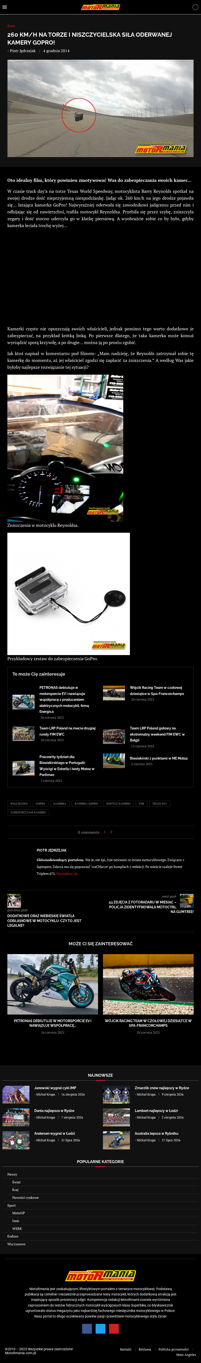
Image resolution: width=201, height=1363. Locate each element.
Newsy (12, 1174)
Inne (15, 1220)
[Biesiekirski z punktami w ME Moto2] (114, 760)
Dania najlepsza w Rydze (54, 1111)
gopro (40, 803)
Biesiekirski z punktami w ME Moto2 (159, 758)
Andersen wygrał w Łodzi (54, 1133)
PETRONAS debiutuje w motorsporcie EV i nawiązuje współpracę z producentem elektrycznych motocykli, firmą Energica (64, 700)
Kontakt (125, 1349)
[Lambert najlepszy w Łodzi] (116, 1117)
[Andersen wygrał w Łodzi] (15, 1140)
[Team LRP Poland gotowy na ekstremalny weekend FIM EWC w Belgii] (114, 736)
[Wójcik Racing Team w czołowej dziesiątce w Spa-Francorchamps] (114, 693)
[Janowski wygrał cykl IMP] (15, 1095)
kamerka (59, 803)
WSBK (17, 1228)
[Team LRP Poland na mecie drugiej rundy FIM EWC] (24, 733)
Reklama (145, 1349)
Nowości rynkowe (25, 1197)
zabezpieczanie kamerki (28, 812)
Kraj (15, 1189)
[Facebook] (87, 1329)
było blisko (19, 803)
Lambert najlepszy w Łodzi (156, 1111)
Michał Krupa (45, 1094)
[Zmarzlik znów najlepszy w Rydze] (116, 1095)
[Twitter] (100, 1329)
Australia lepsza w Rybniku (156, 1133)
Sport (11, 1205)
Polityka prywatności (174, 1349)
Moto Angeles (186, 1354)
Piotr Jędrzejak (23, 50)
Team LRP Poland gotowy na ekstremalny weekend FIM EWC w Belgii (157, 734)
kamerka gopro (86, 803)
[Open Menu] (4, 7)
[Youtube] (114, 1329)
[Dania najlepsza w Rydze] (15, 1117)
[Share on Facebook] (117, 832)
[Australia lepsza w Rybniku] (116, 1140)
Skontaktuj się (66, 873)
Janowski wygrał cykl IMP (55, 1088)
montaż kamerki (118, 803)
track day (159, 803)
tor (141, 803)
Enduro (12, 1236)
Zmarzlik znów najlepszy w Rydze (162, 1088)
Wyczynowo (16, 1244)
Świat (16, 1182)
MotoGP (18, 1213)
